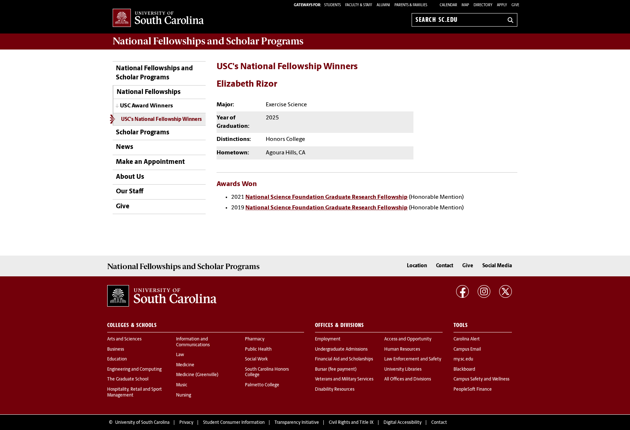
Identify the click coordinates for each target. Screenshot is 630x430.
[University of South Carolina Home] (158, 18)
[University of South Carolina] (162, 296)
